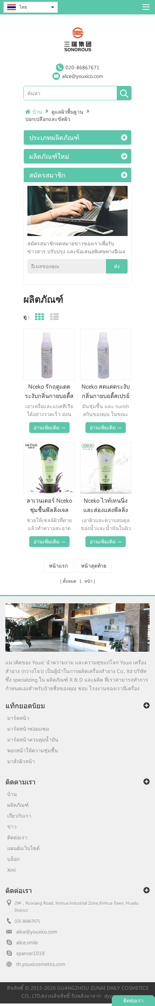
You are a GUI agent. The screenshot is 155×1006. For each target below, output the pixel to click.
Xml (11, 869)
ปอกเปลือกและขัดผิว (47, 118)
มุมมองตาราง (39, 317)
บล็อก (13, 859)
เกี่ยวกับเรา (19, 815)
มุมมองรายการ (54, 317)
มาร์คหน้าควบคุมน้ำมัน (32, 739)
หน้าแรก (58, 565)
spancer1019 (30, 953)
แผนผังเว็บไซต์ (23, 848)
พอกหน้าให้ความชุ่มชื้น (32, 750)
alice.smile (27, 942)
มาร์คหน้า (18, 717)
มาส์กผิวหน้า (21, 761)
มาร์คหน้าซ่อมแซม (28, 728)
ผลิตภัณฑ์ (18, 804)
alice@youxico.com (82, 76)
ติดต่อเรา (17, 837)
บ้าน (37, 111)
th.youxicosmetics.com (40, 964)
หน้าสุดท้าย (93, 565)
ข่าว (12, 826)
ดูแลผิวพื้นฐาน (67, 111)
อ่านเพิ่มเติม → (49, 427)
